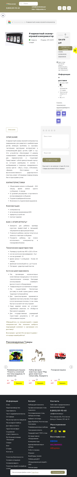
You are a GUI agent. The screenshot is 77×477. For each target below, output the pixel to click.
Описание (11, 130)
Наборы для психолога (36, 405)
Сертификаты (11, 411)
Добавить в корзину (65, 48)
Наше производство (13, 408)
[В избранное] (15, 380)
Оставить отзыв (51, 160)
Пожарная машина (58, 370)
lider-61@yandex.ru (39, 9)
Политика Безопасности (14, 457)
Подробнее (34, 472)
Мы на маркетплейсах (13, 423)
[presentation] (5, 367)
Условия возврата (12, 463)
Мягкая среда (32, 467)
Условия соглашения (13, 460)
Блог (7, 446)
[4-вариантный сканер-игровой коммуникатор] (14, 39)
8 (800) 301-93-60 (13, 8)
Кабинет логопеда (34, 418)
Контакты (9, 452)
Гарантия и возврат (12, 429)
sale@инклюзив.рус (39, 7)
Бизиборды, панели (34, 456)
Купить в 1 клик (18, 388)
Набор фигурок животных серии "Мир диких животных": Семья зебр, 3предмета (38, 373)
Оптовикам (10, 417)
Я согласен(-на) (58, 472)
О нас (8, 405)
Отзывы (8, 449)
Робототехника (33, 450)
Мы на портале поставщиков (16, 420)
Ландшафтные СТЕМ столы (37, 433)
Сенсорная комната (35, 430)
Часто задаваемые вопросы (15, 414)
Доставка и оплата (12, 426)
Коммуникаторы (34, 441)
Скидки (8, 443)
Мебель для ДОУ (34, 459)
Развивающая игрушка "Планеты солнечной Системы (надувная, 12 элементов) (16, 373)
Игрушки (31, 453)
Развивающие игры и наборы (38, 427)
